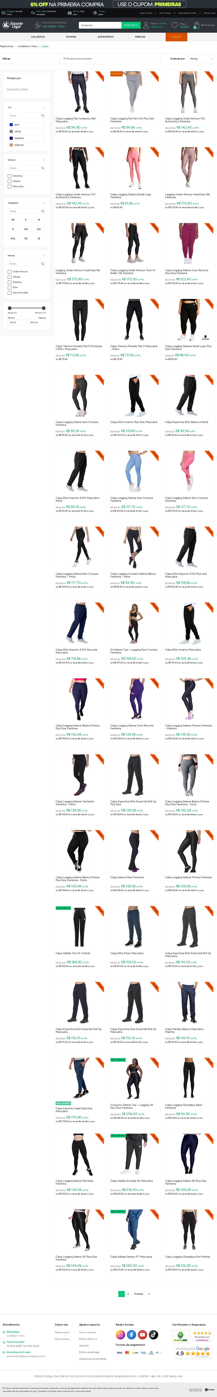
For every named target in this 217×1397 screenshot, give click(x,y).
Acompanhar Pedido (187, 13)
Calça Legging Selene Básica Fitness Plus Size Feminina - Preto (78, 879)
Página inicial (6, 46)
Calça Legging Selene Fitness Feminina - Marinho (188, 727)
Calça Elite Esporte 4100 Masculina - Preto (78, 499)
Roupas (71, 36)
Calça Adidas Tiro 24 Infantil (73, 953)
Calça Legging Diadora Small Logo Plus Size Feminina (188, 348)
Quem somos (62, 1332)
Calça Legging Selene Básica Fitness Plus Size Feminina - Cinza (187, 803)
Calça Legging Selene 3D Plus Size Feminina (185, 1182)
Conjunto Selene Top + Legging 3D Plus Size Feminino (131, 1106)
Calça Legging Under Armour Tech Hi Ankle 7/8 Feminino (132, 272)
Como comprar (87, 1332)
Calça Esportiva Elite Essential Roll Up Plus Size (133, 803)
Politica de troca (88, 1339)
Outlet (176, 37)
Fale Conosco (165, 13)
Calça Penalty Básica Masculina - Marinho (185, 1031)
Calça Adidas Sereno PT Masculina (131, 1256)
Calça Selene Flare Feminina (127, 877)
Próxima (138, 1293)
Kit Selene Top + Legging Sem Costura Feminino (133, 651)
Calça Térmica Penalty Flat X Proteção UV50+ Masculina (79, 348)
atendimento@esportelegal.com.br (26, 1356)
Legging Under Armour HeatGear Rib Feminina (187, 196)
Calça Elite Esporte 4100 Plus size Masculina (186, 575)
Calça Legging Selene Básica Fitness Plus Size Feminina (78, 727)
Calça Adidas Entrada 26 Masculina (131, 1180)
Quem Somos (146, 13)
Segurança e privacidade (92, 1358)
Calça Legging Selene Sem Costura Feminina (77, 423)
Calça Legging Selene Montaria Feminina (74, 1182)
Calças (45, 46)
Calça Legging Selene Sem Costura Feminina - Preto (77, 575)
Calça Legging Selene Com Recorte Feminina (132, 727)
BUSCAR (129, 25)
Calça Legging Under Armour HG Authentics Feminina (185, 120)
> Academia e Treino (27, 46)
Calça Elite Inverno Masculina (183, 649)
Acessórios (106, 36)
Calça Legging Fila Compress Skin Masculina (76, 120)
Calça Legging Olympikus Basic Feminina (183, 1106)
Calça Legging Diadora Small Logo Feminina (130, 196)
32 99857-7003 (16, 1336)
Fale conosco (62, 1339)
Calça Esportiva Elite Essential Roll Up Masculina (188, 955)
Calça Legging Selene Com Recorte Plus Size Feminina (186, 272)
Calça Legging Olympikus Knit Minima (187, 1256)
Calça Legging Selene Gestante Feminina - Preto (75, 803)
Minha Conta (209, 13)
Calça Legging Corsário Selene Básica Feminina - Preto (133, 575)
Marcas (140, 36)
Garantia (84, 1345)
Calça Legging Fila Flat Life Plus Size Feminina (132, 120)
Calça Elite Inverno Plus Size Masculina (133, 422)
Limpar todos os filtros (17, 89)
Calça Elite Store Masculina (126, 953)
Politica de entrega (89, 1352)
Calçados (38, 36)
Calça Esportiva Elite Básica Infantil (186, 422)
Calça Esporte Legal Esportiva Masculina (74, 1110)
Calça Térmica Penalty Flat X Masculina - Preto (133, 348)
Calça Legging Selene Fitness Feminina (188, 877)
